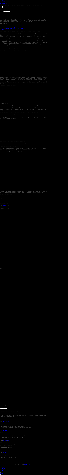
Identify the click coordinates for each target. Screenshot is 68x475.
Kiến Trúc (3, 467)
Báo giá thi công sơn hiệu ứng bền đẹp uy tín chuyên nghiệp (7, 405)
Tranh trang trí (5, 3)
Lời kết (3, 29)
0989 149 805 (10, 440)
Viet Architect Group (27, 464)
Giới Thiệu (3, 7)
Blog (2, 10)
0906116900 (5, 452)
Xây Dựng (3, 468)
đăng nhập (4, 205)
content (13, 7)
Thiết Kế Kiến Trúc (2, 3)
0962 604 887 (5, 440)
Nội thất (3, 9)
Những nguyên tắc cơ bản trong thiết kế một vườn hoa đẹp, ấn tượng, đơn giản (14, 26)
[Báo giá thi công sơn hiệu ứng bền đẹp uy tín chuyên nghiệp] (12, 403)
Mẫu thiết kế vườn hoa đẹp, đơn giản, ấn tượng (9, 27)
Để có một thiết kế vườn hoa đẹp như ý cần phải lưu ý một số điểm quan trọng (14, 28)
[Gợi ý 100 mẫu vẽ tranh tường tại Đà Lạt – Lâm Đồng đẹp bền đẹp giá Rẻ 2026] (23, 372)
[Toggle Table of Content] (0, 25)
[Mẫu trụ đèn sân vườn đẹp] (23, 208)
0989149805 (2, 473)
